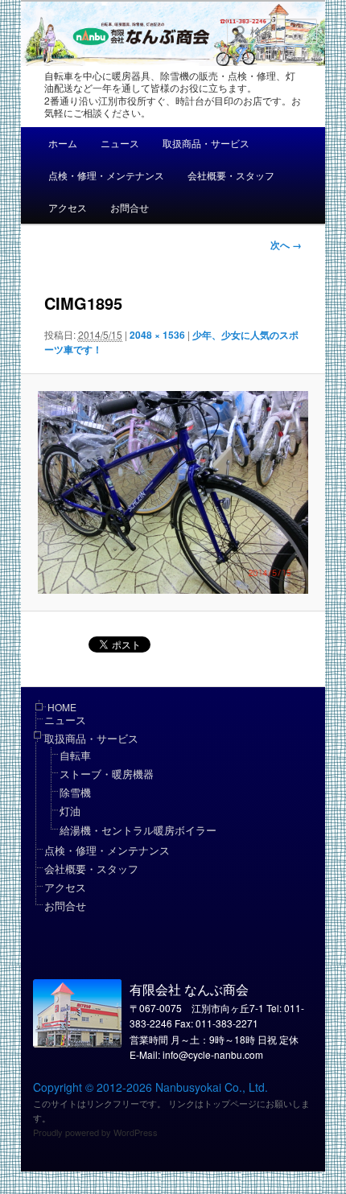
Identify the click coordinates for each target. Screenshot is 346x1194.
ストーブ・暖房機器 (107, 773)
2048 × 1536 (157, 334)
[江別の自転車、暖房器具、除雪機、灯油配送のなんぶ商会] (187, 35)
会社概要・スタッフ (230, 175)
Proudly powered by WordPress (95, 1132)
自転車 (75, 755)
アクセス (67, 207)
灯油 (70, 810)
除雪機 (75, 792)
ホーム (62, 143)
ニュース (120, 143)
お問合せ (129, 207)
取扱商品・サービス (206, 143)
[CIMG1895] (172, 492)
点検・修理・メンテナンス (106, 175)
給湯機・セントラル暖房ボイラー (138, 830)
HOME (61, 707)
